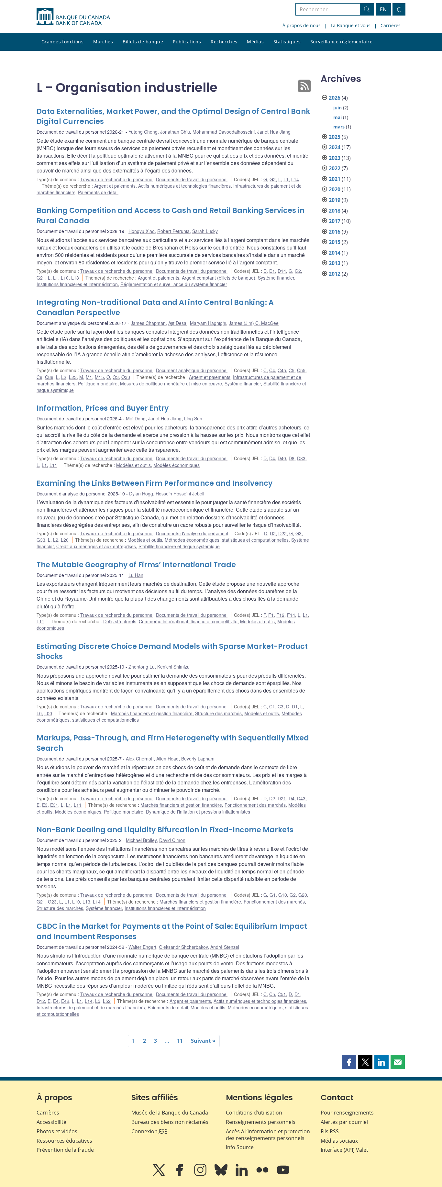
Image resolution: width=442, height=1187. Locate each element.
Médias (255, 42)
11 (180, 1040)
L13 (75, 277)
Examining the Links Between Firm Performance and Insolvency (154, 483)
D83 (301, 458)
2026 (334, 97)
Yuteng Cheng (143, 131)
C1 (272, 706)
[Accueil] (73, 16)
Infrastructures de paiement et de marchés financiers (91, 1007)
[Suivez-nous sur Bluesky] (221, 1174)
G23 (52, 901)
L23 (73, 377)
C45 (282, 370)
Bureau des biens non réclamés (169, 1122)
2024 (334, 147)
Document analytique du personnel (191, 370)
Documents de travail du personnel (191, 179)
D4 (272, 458)
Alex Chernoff (140, 758)
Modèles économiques (176, 465)
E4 (56, 1001)
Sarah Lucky (205, 231)
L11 (53, 465)
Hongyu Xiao (141, 231)
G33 (41, 540)
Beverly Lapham (198, 758)
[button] (349, 1062)
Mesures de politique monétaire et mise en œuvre (171, 383)
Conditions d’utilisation (254, 1112)
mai (337, 117)
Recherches (224, 42)
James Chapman (148, 323)
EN (383, 9)
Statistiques (287, 42)
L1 (286, 179)
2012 (334, 273)
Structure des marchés (218, 713)
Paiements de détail (98, 192)
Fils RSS (330, 1131)
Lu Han (135, 575)
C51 (282, 994)
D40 (282, 458)
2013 (334, 263)
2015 (334, 242)
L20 (65, 540)
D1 (272, 271)
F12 (280, 615)
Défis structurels (119, 621)
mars (339, 127)
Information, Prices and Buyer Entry (103, 408)
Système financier (276, 277)
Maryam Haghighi (208, 323)
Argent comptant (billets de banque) (218, 277)
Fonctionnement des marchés (255, 805)
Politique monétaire (97, 383)
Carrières (391, 25)
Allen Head (167, 758)
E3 (45, 805)
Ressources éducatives (64, 1140)
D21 (282, 798)
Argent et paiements (115, 186)
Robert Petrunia (173, 231)
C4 (272, 370)
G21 (41, 277)
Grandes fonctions (62, 42)
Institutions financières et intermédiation (77, 284)
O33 (125, 377)
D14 (282, 271)
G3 (298, 533)
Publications (187, 42)
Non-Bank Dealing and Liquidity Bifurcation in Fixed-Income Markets (165, 830)
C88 (49, 377)
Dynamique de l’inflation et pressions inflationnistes (198, 811)
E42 (65, 1001)
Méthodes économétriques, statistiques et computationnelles (227, 540)
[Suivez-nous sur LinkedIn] (242, 1174)
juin (337, 108)
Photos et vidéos (57, 1131)
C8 (39, 377)
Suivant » (203, 1040)
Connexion (149, 1131)
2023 (334, 157)
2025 (334, 136)
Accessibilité (51, 1122)
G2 (273, 179)
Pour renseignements (347, 1112)
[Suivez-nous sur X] (159, 1174)
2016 (334, 231)
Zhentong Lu (141, 666)
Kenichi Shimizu (173, 666)
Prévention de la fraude (65, 1149)
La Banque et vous (350, 25)
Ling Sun (193, 418)
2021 (334, 179)
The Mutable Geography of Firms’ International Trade (136, 565)
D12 (41, 1001)
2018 (334, 210)
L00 (48, 713)
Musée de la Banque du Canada (169, 1112)
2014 (334, 252)
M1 (89, 377)
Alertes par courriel (344, 1122)
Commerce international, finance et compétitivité (188, 621)
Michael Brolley (141, 840)
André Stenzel (224, 947)
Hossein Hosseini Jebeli (180, 493)
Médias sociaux (339, 1140)
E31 (54, 805)
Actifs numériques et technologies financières (184, 186)
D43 (301, 798)
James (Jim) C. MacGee (254, 323)
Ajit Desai (177, 323)
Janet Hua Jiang (274, 131)
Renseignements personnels (260, 1122)
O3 (116, 377)
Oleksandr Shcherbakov (183, 947)
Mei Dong (136, 418)
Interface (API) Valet (344, 1149)
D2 (273, 533)
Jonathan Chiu (175, 131)
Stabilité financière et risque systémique (179, 546)
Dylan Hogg (141, 493)
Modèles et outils (133, 465)
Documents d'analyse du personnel (192, 533)
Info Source (240, 1147)
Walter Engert (142, 947)
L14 (295, 179)
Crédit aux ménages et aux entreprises (96, 546)
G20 (302, 895)
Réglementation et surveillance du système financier (173, 284)
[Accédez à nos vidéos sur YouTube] (283, 1174)
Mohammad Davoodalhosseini (224, 131)
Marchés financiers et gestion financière (152, 713)
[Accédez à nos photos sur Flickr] (263, 1174)
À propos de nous (301, 25)
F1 (271, 615)
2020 (334, 189)
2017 (334, 221)
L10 (65, 277)
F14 (291, 615)
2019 (334, 200)
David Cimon (172, 840)
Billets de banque (143, 42)
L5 (97, 1001)
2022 (334, 168)
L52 (107, 1001)
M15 (99, 377)
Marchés (103, 42)
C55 (301, 370)
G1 (273, 895)
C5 (291, 370)
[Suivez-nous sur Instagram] (201, 1174)
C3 (280, 706)
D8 (291, 458)
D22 (282, 533)
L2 (63, 377)
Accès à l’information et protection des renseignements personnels (268, 1135)
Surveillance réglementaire (341, 42)
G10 (282, 895)
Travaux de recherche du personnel (116, 179)
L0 (39, 713)
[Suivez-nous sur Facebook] (180, 1174)
